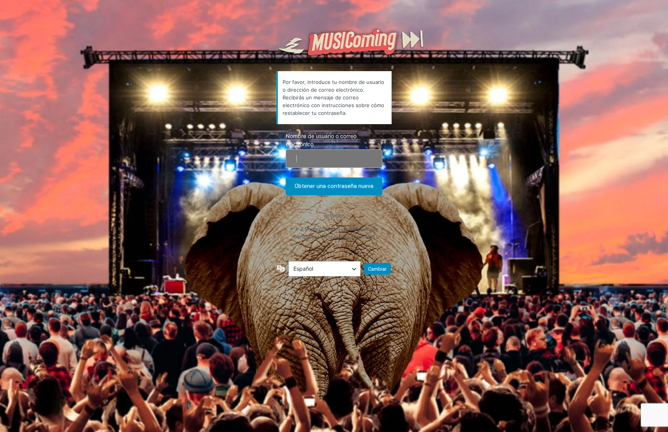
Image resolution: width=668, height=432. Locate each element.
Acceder (334, 215)
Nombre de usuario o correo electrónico (321, 140)
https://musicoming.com (350, 43)
